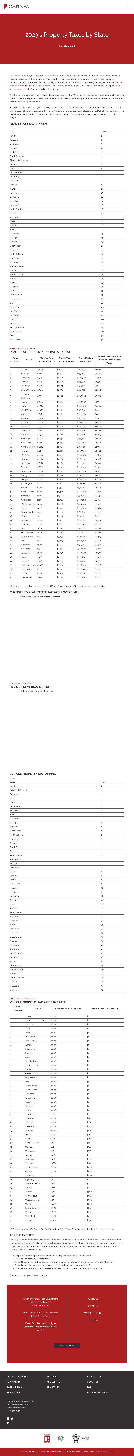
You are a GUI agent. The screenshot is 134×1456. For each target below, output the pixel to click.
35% (75, 95)
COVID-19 (93, 1306)
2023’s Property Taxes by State (32, 1275)
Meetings (93, 1320)
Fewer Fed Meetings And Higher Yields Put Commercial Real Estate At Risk (40, 1326)
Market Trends (93, 1313)
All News (93, 1299)
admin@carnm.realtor (16, 1408)
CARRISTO (109, 1452)
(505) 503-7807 (13, 1411)
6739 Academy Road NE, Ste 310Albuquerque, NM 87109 (21, 1403)
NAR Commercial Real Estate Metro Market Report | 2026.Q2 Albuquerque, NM (40, 1302)
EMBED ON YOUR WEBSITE (22, 348)
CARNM (16, 6)
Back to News (67, 1345)
